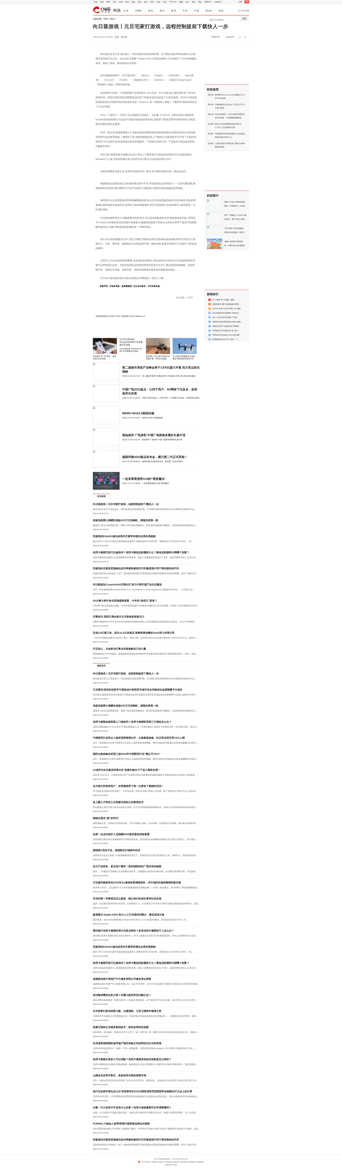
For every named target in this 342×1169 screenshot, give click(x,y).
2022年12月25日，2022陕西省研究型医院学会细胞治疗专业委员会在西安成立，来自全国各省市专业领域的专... (146, 1096)
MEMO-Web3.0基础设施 (138, 413)
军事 (108, 2)
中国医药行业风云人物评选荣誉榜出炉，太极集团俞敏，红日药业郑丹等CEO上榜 (139, 737)
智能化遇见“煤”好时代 (105, 818)
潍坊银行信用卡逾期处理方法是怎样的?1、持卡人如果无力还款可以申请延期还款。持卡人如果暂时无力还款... (145, 936)
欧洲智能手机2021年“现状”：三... (226, 339)
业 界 (126, 11)
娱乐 (146, 2)
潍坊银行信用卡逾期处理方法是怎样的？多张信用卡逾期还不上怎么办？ (133, 930)
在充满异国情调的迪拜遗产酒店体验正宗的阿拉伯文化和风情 (127, 1043)
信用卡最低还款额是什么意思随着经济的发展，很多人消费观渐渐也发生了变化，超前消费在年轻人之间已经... (145, 557)
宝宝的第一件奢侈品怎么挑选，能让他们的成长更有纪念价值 (127, 898)
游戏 (121, 2)
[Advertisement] (138, 331)
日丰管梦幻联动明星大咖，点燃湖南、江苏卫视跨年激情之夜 (127, 1011)
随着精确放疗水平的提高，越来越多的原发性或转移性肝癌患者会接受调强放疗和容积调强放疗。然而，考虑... (145, 654)
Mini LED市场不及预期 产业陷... (225, 317)
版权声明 (176, 1162)
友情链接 (191, 1162)
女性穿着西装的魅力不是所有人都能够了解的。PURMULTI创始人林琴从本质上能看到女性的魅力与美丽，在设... (146, 1129)
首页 (96, 2)
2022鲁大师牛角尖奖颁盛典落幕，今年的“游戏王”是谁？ (125, 600)
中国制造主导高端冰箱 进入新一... (226, 330)
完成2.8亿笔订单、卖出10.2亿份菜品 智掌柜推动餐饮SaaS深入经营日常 (134, 632)
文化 (165, 2)
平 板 (196, 11)
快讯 (112, 19)
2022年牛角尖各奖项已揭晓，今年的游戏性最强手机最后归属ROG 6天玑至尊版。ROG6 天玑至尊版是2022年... (145, 606)
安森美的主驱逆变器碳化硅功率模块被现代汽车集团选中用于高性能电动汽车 (136, 568)
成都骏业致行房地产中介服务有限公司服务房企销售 (122, 978)
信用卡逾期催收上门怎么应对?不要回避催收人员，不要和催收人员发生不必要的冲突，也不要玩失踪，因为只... (145, 727)
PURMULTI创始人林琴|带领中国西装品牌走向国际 (121, 1123)
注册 (240, 2)
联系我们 (161, 1162)
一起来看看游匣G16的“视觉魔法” (144, 478)
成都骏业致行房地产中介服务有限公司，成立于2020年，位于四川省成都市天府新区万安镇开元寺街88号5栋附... (146, 984)
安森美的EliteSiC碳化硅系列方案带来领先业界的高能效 (124, 536)
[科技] (101, 9)
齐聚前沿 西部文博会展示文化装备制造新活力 (118, 616)
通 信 (162, 11)
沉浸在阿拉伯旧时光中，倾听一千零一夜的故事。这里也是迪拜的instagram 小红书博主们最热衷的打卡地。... (144, 1048)
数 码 (173, 11)
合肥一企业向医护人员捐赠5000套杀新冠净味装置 (121, 834)
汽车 (114, 2)
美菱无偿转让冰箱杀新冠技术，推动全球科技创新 (121, 1027)
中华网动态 (200, 1162)
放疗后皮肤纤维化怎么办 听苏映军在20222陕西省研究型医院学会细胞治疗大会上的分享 (142, 1091)
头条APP (217, 2)
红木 (187, 2)
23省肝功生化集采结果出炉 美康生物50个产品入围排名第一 (126, 769)
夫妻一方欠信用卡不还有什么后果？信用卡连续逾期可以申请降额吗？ (132, 1107)
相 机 (221, 11)
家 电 (150, 11)
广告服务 (153, 1162)
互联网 (138, 11)
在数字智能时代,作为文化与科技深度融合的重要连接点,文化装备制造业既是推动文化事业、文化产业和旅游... (144, 622)
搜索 (244, 19)
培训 (158, 2)
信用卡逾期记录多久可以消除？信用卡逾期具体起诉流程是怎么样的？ (132, 1059)
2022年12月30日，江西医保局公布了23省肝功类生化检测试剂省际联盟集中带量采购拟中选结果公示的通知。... (145, 775)
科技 (127, 2)
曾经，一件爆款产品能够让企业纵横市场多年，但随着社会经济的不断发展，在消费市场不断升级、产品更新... (145, 871)
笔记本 (209, 11)
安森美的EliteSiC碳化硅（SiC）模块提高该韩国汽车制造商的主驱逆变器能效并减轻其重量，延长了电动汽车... (145, 573)
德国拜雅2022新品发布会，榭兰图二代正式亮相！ (154, 457)
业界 (211, 124)
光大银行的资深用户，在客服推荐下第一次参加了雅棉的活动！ (128, 786)
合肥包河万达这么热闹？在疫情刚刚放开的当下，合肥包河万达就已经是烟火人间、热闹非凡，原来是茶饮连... (145, 855)
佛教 (181, 2)
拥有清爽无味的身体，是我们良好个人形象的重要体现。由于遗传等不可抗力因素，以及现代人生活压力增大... (145, 1000)
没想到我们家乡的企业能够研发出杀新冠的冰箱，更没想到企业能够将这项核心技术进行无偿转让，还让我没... (145, 839)
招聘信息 (169, 1162)
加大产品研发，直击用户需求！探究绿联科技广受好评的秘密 (127, 866)
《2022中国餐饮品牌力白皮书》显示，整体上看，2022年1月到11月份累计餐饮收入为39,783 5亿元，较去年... (145, 638)
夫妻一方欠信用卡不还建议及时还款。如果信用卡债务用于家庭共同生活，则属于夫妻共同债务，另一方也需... (145, 1112)
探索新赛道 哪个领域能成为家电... (226, 304)
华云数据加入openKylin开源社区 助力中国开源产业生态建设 (127, 584)
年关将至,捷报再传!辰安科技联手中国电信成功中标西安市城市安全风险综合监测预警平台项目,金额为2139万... (145, 695)
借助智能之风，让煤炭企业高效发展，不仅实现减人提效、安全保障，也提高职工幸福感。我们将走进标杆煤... (145, 823)
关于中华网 (145, 1162)
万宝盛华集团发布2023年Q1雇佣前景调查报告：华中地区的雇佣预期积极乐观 (137, 882)
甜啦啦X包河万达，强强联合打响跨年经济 (116, 850)
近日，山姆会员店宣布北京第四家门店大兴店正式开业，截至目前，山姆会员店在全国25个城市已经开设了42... (145, 1080)
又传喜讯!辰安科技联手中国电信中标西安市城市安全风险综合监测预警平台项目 (137, 689)
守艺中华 (173, 2)
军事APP (208, 2)
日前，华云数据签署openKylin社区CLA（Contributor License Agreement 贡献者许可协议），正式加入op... (143, 589)
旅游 (133, 2)
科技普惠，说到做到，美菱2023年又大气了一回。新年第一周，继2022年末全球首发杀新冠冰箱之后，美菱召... (145, 1032)
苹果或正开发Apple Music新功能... (226, 335)
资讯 (102, 2)
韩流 (193, 2)
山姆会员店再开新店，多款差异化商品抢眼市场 (119, 1075)
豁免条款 (184, 1162)
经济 (139, 2)
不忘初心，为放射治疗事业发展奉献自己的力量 (119, 648)
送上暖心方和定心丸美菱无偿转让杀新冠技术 (118, 802)
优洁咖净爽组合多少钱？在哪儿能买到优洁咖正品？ (122, 995)
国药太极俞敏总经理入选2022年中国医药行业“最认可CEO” (126, 753)
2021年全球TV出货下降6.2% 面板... (227, 308)
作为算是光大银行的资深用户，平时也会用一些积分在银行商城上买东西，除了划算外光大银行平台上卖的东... (145, 791)
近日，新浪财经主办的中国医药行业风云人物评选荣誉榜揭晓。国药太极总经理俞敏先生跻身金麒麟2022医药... (145, 743)
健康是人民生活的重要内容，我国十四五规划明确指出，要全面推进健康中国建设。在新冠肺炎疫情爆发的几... (145, 525)
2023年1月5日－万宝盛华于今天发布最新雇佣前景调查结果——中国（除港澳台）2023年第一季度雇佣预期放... (145, 887)
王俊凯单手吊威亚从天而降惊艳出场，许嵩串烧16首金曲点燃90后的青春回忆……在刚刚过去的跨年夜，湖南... (145, 1016)
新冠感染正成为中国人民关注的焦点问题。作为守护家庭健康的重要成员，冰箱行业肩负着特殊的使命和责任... (145, 807)
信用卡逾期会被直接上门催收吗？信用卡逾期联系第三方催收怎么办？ (132, 721)
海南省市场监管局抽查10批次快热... (227, 322)
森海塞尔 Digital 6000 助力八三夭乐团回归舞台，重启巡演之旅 (128, 914)
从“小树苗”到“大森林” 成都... (224, 300)
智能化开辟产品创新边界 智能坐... (226, 326)
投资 (152, 2)
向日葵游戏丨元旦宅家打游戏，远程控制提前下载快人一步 (126, 504)
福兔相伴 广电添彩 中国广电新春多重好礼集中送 (154, 435)
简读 (200, 2)
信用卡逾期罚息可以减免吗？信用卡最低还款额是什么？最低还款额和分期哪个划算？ (141, 552)
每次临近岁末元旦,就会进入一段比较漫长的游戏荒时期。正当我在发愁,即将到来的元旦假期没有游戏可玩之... (144, 509)
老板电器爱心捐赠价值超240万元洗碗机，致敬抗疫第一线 (125, 520)
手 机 (185, 11)
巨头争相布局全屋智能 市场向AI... (226, 313)
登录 (247, 2)
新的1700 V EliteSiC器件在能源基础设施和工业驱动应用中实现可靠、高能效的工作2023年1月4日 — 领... (143, 541)
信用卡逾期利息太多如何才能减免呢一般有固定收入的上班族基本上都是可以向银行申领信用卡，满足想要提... (145, 1064)
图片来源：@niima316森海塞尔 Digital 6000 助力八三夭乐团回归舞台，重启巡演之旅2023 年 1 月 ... (140, 920)
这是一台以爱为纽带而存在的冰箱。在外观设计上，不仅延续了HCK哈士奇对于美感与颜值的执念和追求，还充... (146, 903)
